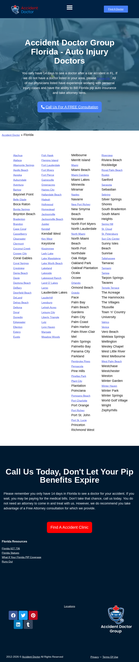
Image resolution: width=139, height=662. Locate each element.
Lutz (43, 322)
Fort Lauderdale (50, 165)
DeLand (17, 297)
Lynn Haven (48, 327)
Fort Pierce (47, 174)
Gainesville (47, 179)
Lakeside (46, 273)
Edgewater (19, 322)
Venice (105, 327)
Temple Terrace (110, 287)
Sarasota (107, 184)
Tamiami (106, 268)
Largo (44, 287)
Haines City (47, 189)
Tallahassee (108, 258)
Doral (16, 312)
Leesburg (46, 302)
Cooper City (20, 253)
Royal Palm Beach (112, 170)
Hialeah (45, 199)
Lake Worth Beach (52, 263)
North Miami (78, 233)
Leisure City (48, 312)
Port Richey (78, 410)
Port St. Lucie (79, 420)
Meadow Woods (50, 336)
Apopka (17, 174)
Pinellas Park (78, 376)
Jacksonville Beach (52, 219)
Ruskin (105, 174)
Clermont (18, 243)
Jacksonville (48, 214)
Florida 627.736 (11, 548)
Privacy (94, 656)
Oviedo (75, 292)
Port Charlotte (79, 400)
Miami (74, 165)
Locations (69, 606)
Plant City (76, 381)
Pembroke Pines (80, 361)
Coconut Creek (21, 248)
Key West (46, 238)
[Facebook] (13, 615)
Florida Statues (10, 552)
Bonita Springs (21, 209)
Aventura (18, 184)
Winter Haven (109, 385)
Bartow (17, 189)
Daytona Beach (22, 282)
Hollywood (47, 204)
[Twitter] (23, 615)
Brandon (18, 224)
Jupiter (45, 224)
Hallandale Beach (51, 194)
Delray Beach (21, 302)
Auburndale (19, 179)
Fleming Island (49, 160)
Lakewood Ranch (51, 277)
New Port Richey (80, 204)
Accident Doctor (11, 135)
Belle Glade (19, 199)
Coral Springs (21, 263)
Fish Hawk (47, 155)
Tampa (105, 273)
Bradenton (19, 219)
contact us (103, 78)
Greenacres (48, 184)
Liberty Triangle (50, 317)
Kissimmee (47, 248)
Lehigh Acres (48, 307)
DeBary (17, 287)
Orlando (76, 282)
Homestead (48, 209)
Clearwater (19, 238)
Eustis (16, 336)
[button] (69, 7)
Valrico (105, 322)
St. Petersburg (110, 233)
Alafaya (17, 160)
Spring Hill (107, 224)
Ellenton (17, 327)
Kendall (45, 228)
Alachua (17, 155)
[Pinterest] (33, 615)
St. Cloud (107, 228)
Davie (16, 277)
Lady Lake (47, 253)
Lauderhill (47, 297)
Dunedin (18, 317)
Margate (46, 331)
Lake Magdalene (51, 258)
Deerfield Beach (22, 292)
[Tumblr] (28, 624)
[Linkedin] (18, 624)
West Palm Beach (112, 361)
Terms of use (110, 656)
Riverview (107, 155)
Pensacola (77, 366)
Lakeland (46, 268)
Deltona (17, 307)
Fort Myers (47, 170)
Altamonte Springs (23, 165)
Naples (75, 194)
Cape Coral (19, 228)
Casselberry (20, 233)
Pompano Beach (80, 395)
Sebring (106, 194)
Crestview (18, 268)
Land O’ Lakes (49, 282)
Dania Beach (20, 273)
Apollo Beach (20, 170)
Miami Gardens (80, 174)
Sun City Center (111, 238)
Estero (17, 331)
